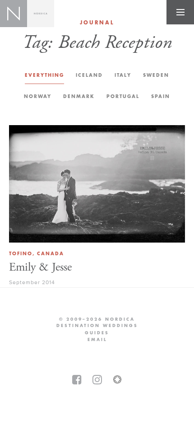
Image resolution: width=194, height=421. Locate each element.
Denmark (79, 96)
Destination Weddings (97, 325)
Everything (44, 75)
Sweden (156, 75)
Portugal (122, 96)
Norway (37, 96)
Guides (97, 333)
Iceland (89, 75)
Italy (123, 75)
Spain (160, 96)
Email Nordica (97, 339)
